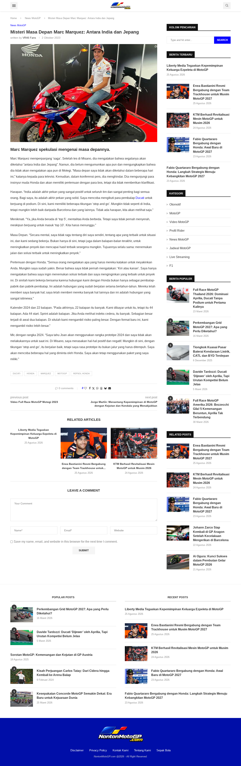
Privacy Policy (98, 750)
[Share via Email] (109, 388)
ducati (16, 373)
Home (13, 18)
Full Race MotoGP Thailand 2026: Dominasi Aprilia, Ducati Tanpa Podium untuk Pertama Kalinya (210, 298)
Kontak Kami (120, 750)
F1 (171, 265)
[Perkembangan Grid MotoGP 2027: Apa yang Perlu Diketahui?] (178, 328)
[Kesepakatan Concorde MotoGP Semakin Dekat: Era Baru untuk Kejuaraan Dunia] (21, 699)
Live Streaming (179, 257)
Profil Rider (177, 230)
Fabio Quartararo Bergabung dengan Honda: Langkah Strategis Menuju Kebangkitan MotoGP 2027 (193, 172)
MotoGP (174, 213)
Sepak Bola (163, 750)
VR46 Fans (29, 37)
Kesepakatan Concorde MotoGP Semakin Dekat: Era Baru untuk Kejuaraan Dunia (74, 695)
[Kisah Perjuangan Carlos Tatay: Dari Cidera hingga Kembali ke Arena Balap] (21, 676)
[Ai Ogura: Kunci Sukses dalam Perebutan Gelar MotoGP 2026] (178, 561)
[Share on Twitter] (93, 388)
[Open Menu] (14, 5)
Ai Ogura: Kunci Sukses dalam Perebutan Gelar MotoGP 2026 (210, 560)
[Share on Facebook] (90, 388)
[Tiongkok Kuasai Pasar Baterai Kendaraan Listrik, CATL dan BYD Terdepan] (178, 352)
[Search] (227, 5)
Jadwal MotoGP (180, 248)
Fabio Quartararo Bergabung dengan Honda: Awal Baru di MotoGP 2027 (207, 145)
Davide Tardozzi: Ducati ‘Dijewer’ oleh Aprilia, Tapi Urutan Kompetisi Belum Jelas (211, 378)
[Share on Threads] (101, 388)
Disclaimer (77, 750)
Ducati (140, 197)
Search (222, 39)
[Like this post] (85, 388)
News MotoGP (33, 18)
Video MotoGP (179, 222)
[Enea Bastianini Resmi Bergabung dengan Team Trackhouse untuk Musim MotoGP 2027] (84, 443)
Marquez (46, 373)
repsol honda (81, 373)
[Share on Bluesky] (105, 388)
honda (30, 373)
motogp (62, 373)
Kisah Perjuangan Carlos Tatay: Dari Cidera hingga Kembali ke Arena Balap (73, 673)
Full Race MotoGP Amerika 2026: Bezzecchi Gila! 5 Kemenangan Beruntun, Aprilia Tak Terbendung (211, 409)
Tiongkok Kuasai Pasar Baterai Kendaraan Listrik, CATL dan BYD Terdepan (211, 351)
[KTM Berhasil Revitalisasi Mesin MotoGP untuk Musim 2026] (134, 443)
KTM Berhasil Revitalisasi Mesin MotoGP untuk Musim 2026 (211, 119)
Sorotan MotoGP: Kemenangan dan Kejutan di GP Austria (51, 654)
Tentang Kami (142, 750)
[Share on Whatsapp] (97, 388)
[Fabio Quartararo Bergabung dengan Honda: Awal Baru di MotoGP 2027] (178, 144)
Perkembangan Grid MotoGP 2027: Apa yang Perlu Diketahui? (210, 327)
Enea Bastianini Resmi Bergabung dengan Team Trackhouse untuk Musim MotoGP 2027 (211, 92)
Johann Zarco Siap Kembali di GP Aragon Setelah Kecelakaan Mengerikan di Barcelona (211, 534)
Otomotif (175, 204)
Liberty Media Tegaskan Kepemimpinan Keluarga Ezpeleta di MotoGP (33, 433)
